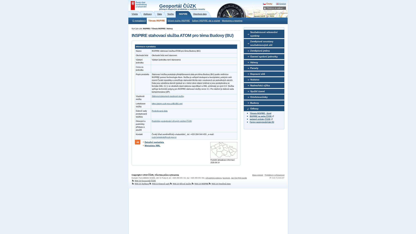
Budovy (254, 103)
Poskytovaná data (160, 111)
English (282, 4)
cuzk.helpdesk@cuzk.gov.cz (164, 137)
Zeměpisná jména (260, 50)
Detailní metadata (154, 142)
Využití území (257, 91)
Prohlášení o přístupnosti (274, 175)
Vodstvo (254, 79)
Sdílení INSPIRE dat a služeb (206, 21)
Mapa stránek (257, 175)
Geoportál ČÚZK (182, 6)
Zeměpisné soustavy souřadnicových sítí (261, 43)
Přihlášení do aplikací (274, 8)
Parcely (254, 68)
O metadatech (139, 21)
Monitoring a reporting (232, 21)
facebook (226, 178)
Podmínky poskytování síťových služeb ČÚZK (172, 121)
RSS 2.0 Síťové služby (182, 184)
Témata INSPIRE (156, 21)
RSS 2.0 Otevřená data (221, 184)
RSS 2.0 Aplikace (142, 184)
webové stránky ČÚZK (260, 119)
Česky (269, 4)
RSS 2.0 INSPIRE (201, 184)
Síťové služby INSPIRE (179, 21)
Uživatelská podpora (213, 178)
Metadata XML (152, 145)
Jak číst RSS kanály (239, 178)
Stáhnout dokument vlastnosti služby (168, 96)
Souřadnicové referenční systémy (264, 34)
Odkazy (254, 108)
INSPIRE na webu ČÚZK (261, 116)
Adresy (254, 62)
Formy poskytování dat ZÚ (262, 122)
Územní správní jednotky (264, 56)
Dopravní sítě (257, 74)
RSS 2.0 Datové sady (161, 184)
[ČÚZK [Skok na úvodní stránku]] (139, 5)
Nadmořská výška (260, 85)
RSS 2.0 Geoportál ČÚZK (145, 181)
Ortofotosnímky (259, 97)
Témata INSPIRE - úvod (260, 113)
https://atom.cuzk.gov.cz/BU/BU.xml (167, 104)
